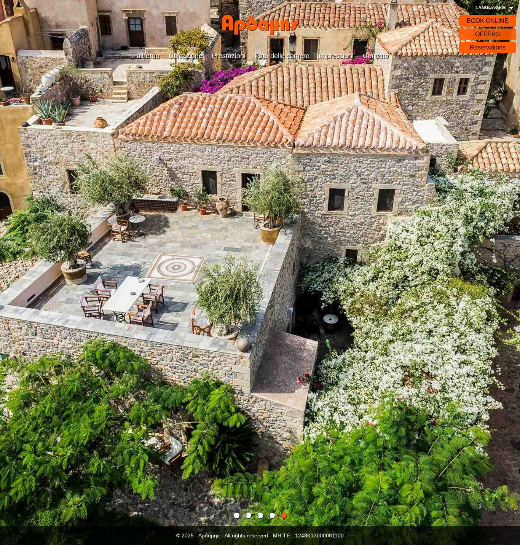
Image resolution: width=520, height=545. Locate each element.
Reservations (488, 47)
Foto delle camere (282, 56)
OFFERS (487, 34)
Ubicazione (186, 56)
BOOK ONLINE (488, 21)
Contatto (376, 56)
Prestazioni (229, 56)
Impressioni (336, 56)
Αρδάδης (260, 24)
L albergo (145, 56)
